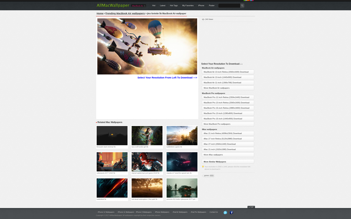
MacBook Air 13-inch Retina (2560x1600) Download (226, 72)
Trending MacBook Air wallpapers (125, 13)
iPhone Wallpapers (162, 212)
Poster (212, 5)
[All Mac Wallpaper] (113, 8)
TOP (252, 207)
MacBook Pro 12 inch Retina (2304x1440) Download (226, 97)
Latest (162, 5)
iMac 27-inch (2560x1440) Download (220, 144)
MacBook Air (137, 6)
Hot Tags (174, 5)
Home (100, 13)
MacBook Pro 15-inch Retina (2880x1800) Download (226, 108)
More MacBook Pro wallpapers (217, 124)
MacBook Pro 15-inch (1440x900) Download (223, 119)
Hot (153, 5)
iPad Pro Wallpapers (198, 212)
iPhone (201, 5)
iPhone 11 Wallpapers (126, 212)
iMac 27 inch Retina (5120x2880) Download (223, 139)
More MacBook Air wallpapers (217, 88)
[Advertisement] (147, 99)
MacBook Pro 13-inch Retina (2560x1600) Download (226, 102)
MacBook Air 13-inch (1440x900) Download (222, 77)
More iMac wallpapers (213, 155)
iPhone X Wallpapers (144, 212)
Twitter (225, 212)
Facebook (231, 212)
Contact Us (214, 212)
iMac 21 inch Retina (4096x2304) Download (223, 133)
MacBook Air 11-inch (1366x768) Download (222, 82)
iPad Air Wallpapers (180, 212)
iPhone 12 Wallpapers (106, 212)
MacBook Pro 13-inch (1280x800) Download (223, 113)
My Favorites (188, 5)
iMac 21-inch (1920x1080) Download (220, 149)
